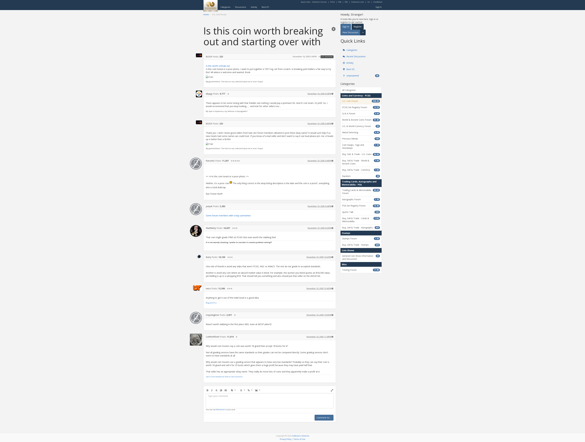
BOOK (209, 56)
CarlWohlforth (213, 336)
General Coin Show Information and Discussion (360, 257)
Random (360, 176)
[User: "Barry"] (196, 256)
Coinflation (377, 2)
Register (358, 26)
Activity (254, 7)
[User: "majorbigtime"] (196, 318)
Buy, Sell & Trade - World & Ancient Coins (360, 162)
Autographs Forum (360, 199)
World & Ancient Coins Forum (360, 119)
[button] (333, 29)
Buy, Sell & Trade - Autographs (360, 227)
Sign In (379, 7)
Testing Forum (360, 269)
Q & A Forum (360, 113)
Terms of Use (299, 439)
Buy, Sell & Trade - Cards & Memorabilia (360, 220)
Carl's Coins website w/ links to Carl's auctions (224, 376)
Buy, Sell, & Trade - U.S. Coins (360, 154)
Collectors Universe (300, 436)
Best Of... (266, 7)
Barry (208, 257)
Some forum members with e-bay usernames (228, 215)
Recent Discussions (356, 56)
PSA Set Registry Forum (360, 205)
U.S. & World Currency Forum (360, 126)
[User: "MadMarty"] (196, 231)
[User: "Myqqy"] (196, 94)
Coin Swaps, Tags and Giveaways (360, 146)
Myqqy (209, 93)
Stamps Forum (360, 238)
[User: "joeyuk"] (196, 209)
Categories (225, 7)
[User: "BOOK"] (196, 55)
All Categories (349, 90)
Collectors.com (357, 2)
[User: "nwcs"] (196, 288)
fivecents (210, 160)
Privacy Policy (285, 439)
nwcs (208, 288)
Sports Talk (360, 212)
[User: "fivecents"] (196, 164)
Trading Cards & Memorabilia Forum (360, 192)
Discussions (240, 7)
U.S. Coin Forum (327, 57)
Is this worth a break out (218, 65)
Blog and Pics (211, 303)
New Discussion (350, 32)
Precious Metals (360, 138)
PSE (346, 2)
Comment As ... (324, 417)
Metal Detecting (360, 132)
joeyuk (209, 206)
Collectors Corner (319, 2)
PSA (339, 2)
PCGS (332, 2)
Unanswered (362, 75)
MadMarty (211, 228)
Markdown (220, 409)
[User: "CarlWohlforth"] (196, 339)
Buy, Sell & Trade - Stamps (360, 244)
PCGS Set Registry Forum (360, 107)
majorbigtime (212, 314)
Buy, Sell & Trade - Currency (360, 169)
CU (368, 2)
